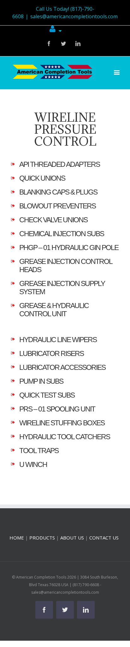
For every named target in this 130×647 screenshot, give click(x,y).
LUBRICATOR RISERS (51, 354)
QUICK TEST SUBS (46, 395)
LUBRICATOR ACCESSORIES (62, 367)
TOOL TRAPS (38, 451)
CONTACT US (104, 537)
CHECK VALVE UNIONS (53, 220)
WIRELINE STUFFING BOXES (61, 423)
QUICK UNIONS (42, 178)
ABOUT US (72, 537)
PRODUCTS (42, 537)
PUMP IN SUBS (41, 381)
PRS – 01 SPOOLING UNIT (57, 409)
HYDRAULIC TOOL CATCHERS (64, 437)
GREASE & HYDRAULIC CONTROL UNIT (54, 310)
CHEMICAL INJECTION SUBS (61, 234)
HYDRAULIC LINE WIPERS (58, 340)
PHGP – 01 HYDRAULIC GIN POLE (68, 248)
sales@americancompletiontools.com (74, 16)
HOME (16, 537)
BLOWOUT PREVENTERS (57, 206)
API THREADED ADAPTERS (59, 164)
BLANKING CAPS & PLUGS (58, 192)
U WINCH (33, 465)
